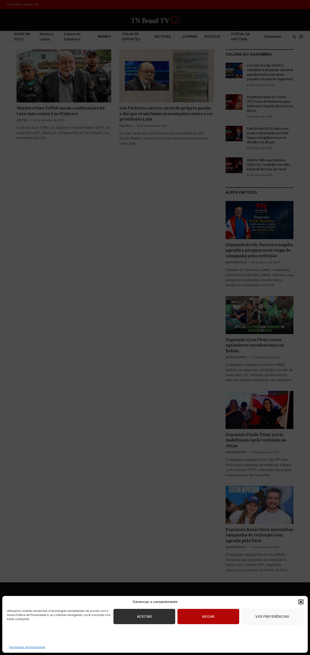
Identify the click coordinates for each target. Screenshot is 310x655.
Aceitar (144, 616)
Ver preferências (272, 616)
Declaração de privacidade (27, 647)
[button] (301, 602)
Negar (208, 616)
